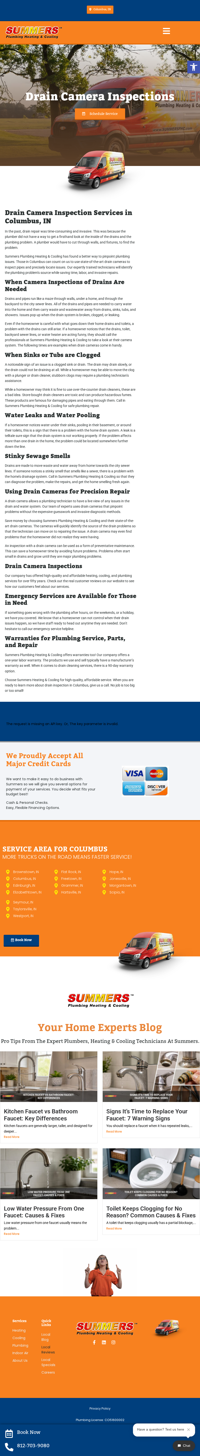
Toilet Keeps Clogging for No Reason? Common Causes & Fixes (151, 1212)
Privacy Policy (100, 1408)
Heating (19, 1330)
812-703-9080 (33, 1445)
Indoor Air (20, 1353)
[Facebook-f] (94, 1342)
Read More (12, 1137)
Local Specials (48, 1362)
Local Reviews (48, 1350)
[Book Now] (9, 1433)
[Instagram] (113, 1342)
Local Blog (45, 1337)
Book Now (28, 1432)
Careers (48, 1372)
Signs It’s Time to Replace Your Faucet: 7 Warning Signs (147, 1115)
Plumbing (20, 1345)
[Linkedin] (104, 1342)
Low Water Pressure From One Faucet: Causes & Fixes (44, 1212)
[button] (193, 67)
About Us (20, 1360)
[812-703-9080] (9, 1447)
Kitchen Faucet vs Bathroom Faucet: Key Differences (41, 1115)
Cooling (18, 1337)
